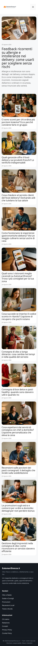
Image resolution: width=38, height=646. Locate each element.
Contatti (5, 626)
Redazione (6, 623)
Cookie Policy (7, 633)
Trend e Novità (7, 609)
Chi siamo (5, 619)
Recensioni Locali (8, 605)
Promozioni (6, 602)
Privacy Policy (7, 630)
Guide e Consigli (8, 598)
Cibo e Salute (7, 595)
